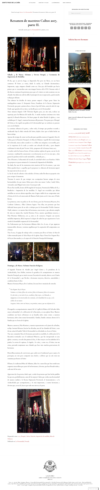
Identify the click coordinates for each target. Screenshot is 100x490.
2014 (74, 133)
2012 (69, 133)
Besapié (23, 436)
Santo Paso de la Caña (11, 2)
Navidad (76, 159)
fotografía (71, 153)
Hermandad (84, 153)
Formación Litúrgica (87, 150)
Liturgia (83, 155)
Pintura (83, 162)
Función (33, 436)
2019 (70, 136)
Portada (27, 441)
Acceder (80, 485)
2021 (77, 137)
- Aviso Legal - (24, 485)
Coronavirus (71, 145)
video (70, 165)
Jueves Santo (74, 155)
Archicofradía (84, 137)
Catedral (89, 139)
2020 (74, 137)
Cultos (28, 436)
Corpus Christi (77, 145)
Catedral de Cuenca (73, 142)
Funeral (79, 153)
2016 (80, 133)
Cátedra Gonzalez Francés (83, 148)
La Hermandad (19, 441)
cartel (87, 139)
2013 (72, 133)
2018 (88, 133)
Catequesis (80, 142)
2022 (80, 137)
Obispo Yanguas (82, 159)
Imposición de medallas (42, 436)
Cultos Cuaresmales (72, 148)
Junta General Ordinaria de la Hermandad (79, 83)
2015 (76, 133)
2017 (19, 436)
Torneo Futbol (87, 162)
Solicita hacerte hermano (78, 39)
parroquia (79, 162)
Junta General (79, 155)
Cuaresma (84, 145)
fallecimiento (78, 150)
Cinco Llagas (87, 142)
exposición (73, 150)
